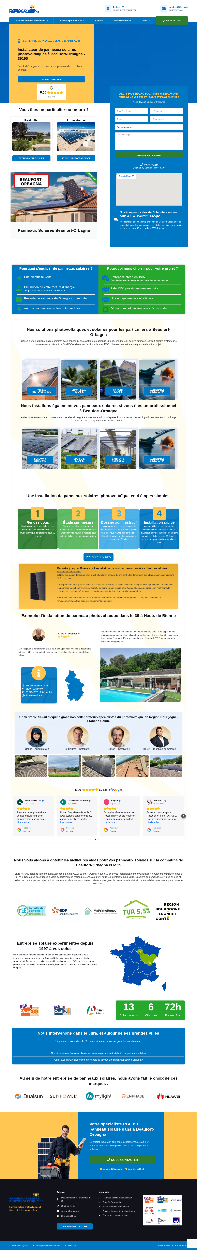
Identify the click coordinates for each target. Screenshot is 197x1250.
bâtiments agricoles (118, 460)
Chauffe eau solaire (79, 391)
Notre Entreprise (122, 20)
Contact (99, 20)
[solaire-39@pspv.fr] (163, 8)
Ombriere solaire (79, 460)
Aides (145, 20)
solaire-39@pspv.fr (178, 7)
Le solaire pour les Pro (70, 20)
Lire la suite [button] (23, 822)
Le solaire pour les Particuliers (29, 20)
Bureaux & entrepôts (40, 460)
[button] (13, 816)
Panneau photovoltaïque (41, 391)
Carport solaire (118, 391)
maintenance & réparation (156, 391)
